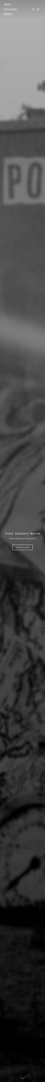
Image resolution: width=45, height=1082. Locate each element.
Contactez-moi (23, 547)
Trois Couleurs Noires (10, 9)
